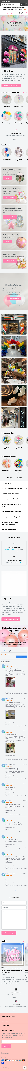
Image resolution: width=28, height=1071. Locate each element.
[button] (26, 4)
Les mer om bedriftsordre (11, 85)
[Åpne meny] (2, 13)
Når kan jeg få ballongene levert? (11, 493)
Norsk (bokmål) (5, 1053)
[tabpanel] (14, 777)
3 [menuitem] (15, 890)
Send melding (9, 933)
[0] (25, 13)
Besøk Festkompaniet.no (11, 619)
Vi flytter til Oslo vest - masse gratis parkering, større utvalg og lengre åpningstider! (12, 970)
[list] (16, 682)
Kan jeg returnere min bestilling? (11, 511)
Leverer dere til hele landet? (9, 499)
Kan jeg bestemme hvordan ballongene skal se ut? (9, 523)
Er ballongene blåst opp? (8, 529)
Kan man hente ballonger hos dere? (12, 488)
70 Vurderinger (11, 655)
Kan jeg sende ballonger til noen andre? (11, 505)
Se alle (25, 92)
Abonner (6, 1046)
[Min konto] (22, 13)
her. (21, 562)
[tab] (5, 661)
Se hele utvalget (14, 298)
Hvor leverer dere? (7, 483)
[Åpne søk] (19, 13)
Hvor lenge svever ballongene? (10, 517)
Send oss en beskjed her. (11, 549)
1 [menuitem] (12, 890)
